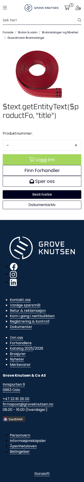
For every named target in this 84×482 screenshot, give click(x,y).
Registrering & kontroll (29, 321)
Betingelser (20, 451)
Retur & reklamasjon (28, 310)
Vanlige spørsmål (25, 305)
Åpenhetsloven (23, 446)
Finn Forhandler (42, 170)
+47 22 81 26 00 (16, 398)
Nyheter (17, 359)
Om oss (16, 337)
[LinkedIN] (13, 282)
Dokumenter (21, 326)
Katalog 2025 (21, 348)
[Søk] (79, 20)
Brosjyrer (18, 353)
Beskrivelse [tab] (42, 194)
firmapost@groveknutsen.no (28, 404)
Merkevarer (20, 364)
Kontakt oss (20, 299)
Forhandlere (21, 343)
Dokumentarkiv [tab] (42, 204)
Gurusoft (42, 473)
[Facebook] (14, 266)
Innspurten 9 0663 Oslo (14, 387)
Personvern (20, 435)
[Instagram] (13, 274)
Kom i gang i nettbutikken (32, 316)
